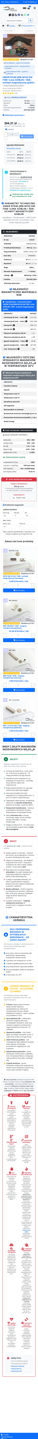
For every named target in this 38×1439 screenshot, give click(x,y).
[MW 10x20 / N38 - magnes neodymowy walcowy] (19, 660)
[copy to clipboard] (10, 15)
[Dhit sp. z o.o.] (9, 8)
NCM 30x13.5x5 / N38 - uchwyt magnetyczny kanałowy (15, 577)
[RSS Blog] (16, 15)
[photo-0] (19, 55)
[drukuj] (13, 15)
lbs (26, 513)
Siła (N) (16, 513)
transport (11, 129)
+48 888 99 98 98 (26, 177)
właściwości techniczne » (14, 115)
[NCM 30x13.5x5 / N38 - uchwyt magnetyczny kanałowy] (19, 560)
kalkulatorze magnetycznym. (20, 190)
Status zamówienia (11, 2)
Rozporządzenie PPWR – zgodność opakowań (17, 73)
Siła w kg (6, 513)
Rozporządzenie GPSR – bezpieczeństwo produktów (17, 67)
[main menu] (35, 8)
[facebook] (19, 15)
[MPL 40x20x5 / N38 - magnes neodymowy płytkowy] (19, 610)
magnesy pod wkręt (27, 1231)
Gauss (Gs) (6, 524)
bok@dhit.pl (32, 2)
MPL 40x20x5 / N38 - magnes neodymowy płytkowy (15, 627)
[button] (24, 8)
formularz (23, 181)
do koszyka (20, 590)
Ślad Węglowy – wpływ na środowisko (18, 63)
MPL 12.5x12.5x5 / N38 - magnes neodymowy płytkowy (16, 726)
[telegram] (27, 15)
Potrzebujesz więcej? (13, 148)
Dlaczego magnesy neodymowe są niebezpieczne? (17, 1368)
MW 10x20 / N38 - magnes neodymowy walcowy (13, 677)
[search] (30, 21)
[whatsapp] (25, 15)
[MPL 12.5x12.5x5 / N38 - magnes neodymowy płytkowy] (19, 710)
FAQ (2, 2)
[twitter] (22, 15)
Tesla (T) (22, 524)
